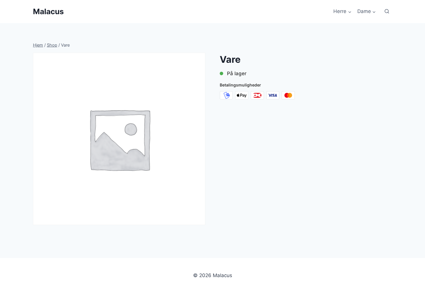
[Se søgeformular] (387, 11)
